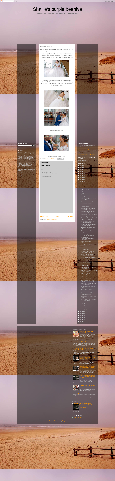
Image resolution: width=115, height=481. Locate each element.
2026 (81, 165)
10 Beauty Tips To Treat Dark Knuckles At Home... (86, 332)
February (83, 307)
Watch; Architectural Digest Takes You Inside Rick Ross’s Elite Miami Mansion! (88, 376)
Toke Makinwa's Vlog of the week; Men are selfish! (88, 268)
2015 (81, 315)
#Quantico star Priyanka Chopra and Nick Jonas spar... (88, 202)
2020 (81, 177)
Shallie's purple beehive (57, 9)
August (83, 191)
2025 (81, 167)
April (82, 303)
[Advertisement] (57, 30)
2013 (81, 319)
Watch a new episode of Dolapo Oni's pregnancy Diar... (88, 287)
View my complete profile (23, 172)
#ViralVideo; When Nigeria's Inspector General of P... (87, 261)
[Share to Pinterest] (63, 159)
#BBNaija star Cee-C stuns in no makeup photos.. (88, 274)
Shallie (21, 150)
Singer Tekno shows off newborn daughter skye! (88, 205)
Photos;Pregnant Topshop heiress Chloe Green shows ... (88, 222)
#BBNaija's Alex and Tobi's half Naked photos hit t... (88, 228)
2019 (81, 179)
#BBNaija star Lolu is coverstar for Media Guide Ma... (88, 248)
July (82, 193)
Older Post (69, 216)
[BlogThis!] (59, 159)
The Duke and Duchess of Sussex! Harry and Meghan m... (89, 218)
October (83, 187)
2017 (81, 311)
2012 (81, 321)
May (82, 197)
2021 (81, 175)
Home (57, 216)
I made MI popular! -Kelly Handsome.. (81, 341)
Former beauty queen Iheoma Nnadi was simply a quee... (89, 215)
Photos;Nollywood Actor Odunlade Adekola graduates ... (88, 284)
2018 (81, 181)
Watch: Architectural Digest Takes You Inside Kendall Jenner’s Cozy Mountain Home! (87, 357)
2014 (81, 317)
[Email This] (58, 159)
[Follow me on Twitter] (77, 417)
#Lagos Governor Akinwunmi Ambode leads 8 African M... (88, 281)
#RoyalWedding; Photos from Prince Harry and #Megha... (87, 234)
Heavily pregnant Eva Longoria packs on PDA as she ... (88, 209)
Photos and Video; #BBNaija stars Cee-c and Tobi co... (88, 293)
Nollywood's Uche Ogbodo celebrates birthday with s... (87, 255)
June (82, 195)
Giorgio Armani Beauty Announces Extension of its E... (88, 225)
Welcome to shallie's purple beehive (82, 403)
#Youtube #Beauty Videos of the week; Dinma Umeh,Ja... (88, 252)
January (83, 309)
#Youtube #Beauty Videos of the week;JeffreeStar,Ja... (88, 212)
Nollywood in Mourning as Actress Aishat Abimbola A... (88, 265)
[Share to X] (60, 159)
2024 (81, 169)
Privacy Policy (52, 421)
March (82, 305)
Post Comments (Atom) (52, 219)
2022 (81, 173)
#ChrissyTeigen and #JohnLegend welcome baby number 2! (88, 258)
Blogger (64, 421)
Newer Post (44, 216)
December (83, 183)
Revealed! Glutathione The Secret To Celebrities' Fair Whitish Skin (87, 367)
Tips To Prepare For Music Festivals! (81, 393)
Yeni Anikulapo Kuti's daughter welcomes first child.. (87, 245)
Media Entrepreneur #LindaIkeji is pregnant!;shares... (88, 231)
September (83, 189)
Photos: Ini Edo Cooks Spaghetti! (87, 385)
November (83, 185)
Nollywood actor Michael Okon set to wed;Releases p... (88, 199)
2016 (81, 313)
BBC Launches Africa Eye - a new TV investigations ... (88, 300)
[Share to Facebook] (62, 159)
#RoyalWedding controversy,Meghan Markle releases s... (87, 238)
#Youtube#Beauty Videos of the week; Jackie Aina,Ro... (88, 290)
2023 (81, 171)
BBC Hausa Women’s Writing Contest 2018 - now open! (87, 277)
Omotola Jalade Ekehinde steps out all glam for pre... (89, 271)
